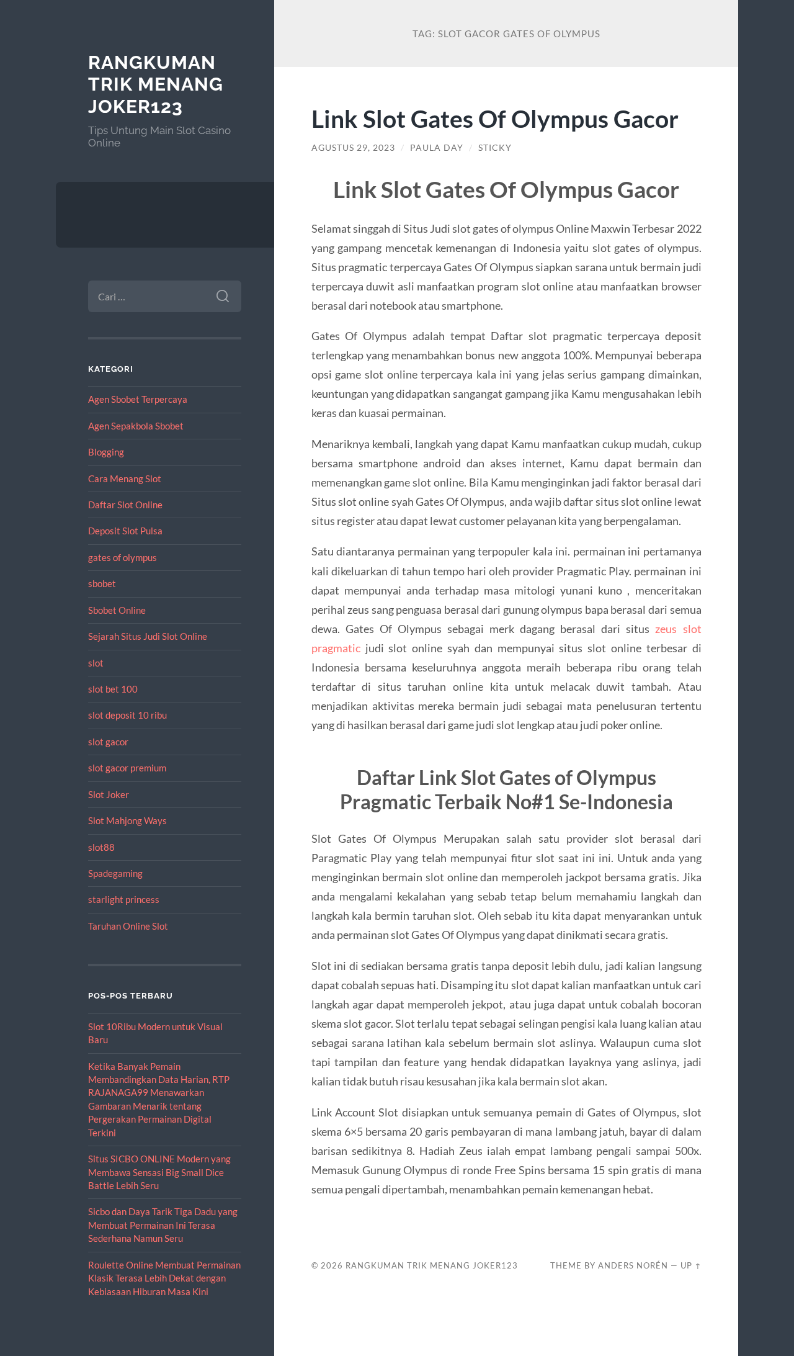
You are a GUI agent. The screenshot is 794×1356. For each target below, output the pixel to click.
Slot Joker (108, 794)
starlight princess (123, 899)
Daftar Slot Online (125, 504)
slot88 (101, 847)
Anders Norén (633, 1265)
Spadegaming (115, 873)
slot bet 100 (113, 688)
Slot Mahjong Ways (127, 820)
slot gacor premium (127, 767)
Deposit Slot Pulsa (125, 530)
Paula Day (436, 148)
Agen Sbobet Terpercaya (137, 399)
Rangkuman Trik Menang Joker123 (155, 84)
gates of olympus (122, 557)
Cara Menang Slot (124, 478)
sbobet (102, 583)
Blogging (106, 451)
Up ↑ (691, 1265)
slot (96, 662)
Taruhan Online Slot (128, 926)
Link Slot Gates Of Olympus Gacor (495, 118)
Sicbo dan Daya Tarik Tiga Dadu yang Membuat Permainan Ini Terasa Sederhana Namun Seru (163, 1225)
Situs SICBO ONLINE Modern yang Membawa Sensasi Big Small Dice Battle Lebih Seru (159, 1172)
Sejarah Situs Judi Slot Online (147, 636)
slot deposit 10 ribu (127, 715)
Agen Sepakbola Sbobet (136, 425)
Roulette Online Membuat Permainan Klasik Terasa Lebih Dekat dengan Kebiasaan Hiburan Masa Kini (164, 1278)
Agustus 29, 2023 (353, 148)
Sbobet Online (117, 610)
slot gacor (108, 741)
